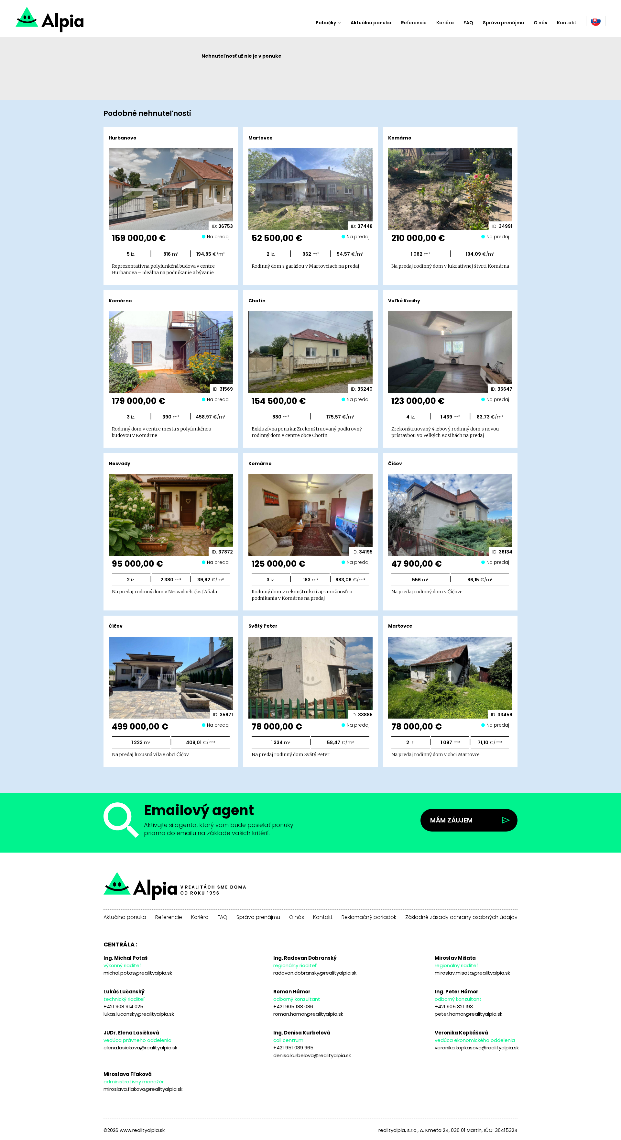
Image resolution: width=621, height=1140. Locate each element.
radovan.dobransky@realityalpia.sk (314, 972)
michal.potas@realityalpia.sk (138, 972)
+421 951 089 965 (293, 1047)
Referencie (414, 22)
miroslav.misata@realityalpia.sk (472, 972)
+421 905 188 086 (293, 1006)
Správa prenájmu (503, 22)
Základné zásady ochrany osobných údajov (461, 917)
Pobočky (326, 22)
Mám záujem (451, 820)
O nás (540, 22)
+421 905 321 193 (454, 1006)
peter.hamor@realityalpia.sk (468, 1014)
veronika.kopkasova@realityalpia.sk (477, 1047)
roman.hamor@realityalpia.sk (308, 1014)
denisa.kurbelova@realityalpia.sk (312, 1055)
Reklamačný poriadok (369, 917)
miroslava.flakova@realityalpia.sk (143, 1089)
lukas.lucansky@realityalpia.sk (139, 1014)
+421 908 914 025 (123, 1006)
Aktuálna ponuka (371, 22)
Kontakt (566, 22)
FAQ (468, 22)
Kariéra (445, 22)
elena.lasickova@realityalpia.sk (140, 1047)
